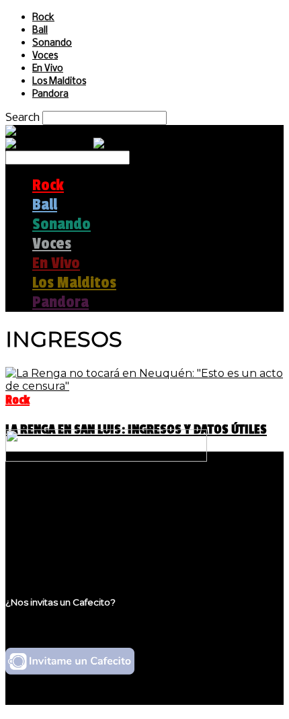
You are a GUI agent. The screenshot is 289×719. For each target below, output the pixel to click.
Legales (52, 513)
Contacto (57, 539)
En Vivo (47, 69)
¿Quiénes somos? (78, 501)
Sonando (52, 43)
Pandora (50, 94)
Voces (45, 56)
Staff (45, 526)
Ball (40, 31)
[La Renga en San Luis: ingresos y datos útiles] (144, 386)
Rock (43, 18)
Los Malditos (59, 82)
